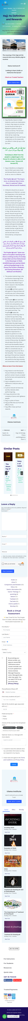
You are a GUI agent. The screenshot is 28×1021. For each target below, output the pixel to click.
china (13, 582)
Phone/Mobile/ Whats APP (10, 689)
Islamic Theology (13, 592)
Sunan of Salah (19, 463)
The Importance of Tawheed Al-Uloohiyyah (14, 913)
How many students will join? (11, 696)
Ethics (13, 587)
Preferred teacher (7, 714)
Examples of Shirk (10, 848)
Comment (4, 511)
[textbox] (12, 730)
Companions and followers (12, 584)
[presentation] (8, 456)
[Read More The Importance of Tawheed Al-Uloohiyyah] (12, 904)
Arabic (13, 580)
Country (4, 649)
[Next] (22, 473)
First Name (5, 627)
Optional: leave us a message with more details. (12, 736)
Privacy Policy (20, 760)
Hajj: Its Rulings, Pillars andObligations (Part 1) (21, 434)
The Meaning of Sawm (8, 468)
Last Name (5, 634)
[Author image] (3, 23)
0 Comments (7, 26)
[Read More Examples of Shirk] (12, 840)
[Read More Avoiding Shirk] (12, 820)
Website (4, 552)
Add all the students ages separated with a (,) (13, 705)
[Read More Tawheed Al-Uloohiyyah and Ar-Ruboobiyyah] (12, 882)
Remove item (14, 727)
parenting (13, 594)
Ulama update (13, 604)
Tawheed (13, 599)
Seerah (13, 596)
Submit (14, 764)
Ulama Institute (11, 24)
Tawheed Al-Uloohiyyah (12, 934)
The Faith (13, 601)
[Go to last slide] (6, 473)
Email (4, 544)
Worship (14, 12)
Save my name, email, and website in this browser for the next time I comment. (14, 556)
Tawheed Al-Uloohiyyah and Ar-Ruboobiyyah (13, 890)
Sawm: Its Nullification (6, 432)
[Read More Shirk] (12, 861)
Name (4, 536)
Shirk (6, 869)
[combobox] (14, 652)
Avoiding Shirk (9, 827)
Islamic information (13, 589)
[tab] (10, 495)
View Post (7, 832)
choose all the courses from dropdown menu (13, 724)
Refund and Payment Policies (14, 1012)
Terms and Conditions (9, 1015)
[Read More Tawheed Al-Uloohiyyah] (12, 927)
